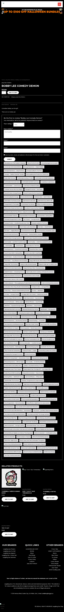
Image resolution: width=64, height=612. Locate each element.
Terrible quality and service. (38, 395)
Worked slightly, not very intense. (44, 429)
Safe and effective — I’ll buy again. (34, 376)
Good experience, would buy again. (46, 230)
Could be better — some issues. (13, 185)
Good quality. (8, 245)
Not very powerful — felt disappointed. (14, 347)
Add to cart (13, 92)
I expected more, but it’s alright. (32, 275)
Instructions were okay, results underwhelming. (17, 287)
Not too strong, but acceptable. (47, 335)
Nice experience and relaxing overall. (14, 324)
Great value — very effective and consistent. (16, 260)
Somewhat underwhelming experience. (28, 391)
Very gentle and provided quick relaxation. (27, 406)
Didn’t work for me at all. (29, 200)
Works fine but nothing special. (40, 436)
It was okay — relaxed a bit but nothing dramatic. (17, 290)
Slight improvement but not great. (32, 384)
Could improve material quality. (31, 185)
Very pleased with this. (10, 418)
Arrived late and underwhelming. (13, 167)
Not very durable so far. (48, 339)
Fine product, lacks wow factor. (28, 227)
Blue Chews (55, 555)
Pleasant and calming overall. (39, 358)
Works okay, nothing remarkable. (13, 444)
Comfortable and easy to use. (25, 178)
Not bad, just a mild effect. (47, 332)
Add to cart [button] (9, 499)
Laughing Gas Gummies (9, 557)
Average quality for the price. (34, 170)
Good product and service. (11, 234)
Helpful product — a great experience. (14, 272)
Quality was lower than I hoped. (13, 369)
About (32, 553)
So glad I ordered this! (29, 388)
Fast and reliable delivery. (11, 227)
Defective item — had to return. (43, 197)
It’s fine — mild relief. (37, 290)
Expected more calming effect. (45, 215)
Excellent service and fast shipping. (44, 212)
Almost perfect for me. (33, 163)
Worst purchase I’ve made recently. (33, 451)
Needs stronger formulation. (12, 317)
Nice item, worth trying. (32, 324)
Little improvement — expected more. (33, 298)
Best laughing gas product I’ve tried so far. (37, 174)
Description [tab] (5, 104)
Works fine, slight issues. (11, 440)
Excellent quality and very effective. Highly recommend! (19, 212)
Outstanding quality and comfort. (47, 350)
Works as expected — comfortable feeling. (45, 433)
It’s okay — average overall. (12, 294)
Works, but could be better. (28, 448)
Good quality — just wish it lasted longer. (15, 242)
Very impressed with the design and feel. (38, 414)
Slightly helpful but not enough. (12, 388)
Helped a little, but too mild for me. (48, 264)
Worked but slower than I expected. (36, 425)
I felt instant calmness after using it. (14, 279)
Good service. (19, 245)
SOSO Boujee (54, 563)
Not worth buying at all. (33, 347)
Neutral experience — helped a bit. (46, 317)
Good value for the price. (32, 245)
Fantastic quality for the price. (39, 223)
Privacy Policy (32, 559)
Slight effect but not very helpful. (13, 384)
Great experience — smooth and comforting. (16, 249)
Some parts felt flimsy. (10, 391)
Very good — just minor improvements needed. (45, 410)
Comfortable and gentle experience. (44, 178)
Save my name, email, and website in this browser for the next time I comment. (27, 155)
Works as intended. (10, 436)
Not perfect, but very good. (29, 335)
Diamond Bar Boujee (55, 565)
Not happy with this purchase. (12, 335)
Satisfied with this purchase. (12, 380)
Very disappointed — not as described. (14, 403)
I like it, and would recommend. (50, 283)
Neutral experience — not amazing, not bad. (16, 320)
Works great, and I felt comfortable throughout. (32, 440)
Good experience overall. (28, 230)
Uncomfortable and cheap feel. (48, 399)
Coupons (32, 561)
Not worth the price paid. (47, 347)
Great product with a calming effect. (14, 253)
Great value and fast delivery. (33, 257)
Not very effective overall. (11, 343)
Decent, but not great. (26, 197)
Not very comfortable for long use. (13, 339)
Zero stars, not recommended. (12, 455)
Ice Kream (55, 557)
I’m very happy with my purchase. (13, 298)
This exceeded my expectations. (30, 399)
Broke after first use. (10, 178)
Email (6, 147)
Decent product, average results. (13, 193)
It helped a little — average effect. (40, 287)
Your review (8, 129)
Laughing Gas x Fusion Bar (9, 555)
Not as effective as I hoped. (11, 328)
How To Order (32, 557)
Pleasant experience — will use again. (14, 362)
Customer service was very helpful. (14, 189)
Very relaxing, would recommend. (46, 418)
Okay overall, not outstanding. (12, 350)
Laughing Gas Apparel (9, 553)
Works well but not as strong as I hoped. (34, 444)
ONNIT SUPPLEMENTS (54, 551)
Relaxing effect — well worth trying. (14, 376)
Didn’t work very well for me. (45, 200)
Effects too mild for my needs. (45, 204)
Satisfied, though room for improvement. (32, 380)
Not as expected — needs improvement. (31, 328)
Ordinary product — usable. (29, 350)
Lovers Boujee (55, 561)
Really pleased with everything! (12, 373)
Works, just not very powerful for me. (47, 448)
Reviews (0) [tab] (13, 104)
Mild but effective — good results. (34, 302)
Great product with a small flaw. (33, 253)
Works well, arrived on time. (12, 448)
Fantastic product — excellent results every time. (17, 223)
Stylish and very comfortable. (48, 391)
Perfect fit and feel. (30, 354)
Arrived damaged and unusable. (49, 163)
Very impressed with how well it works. (15, 414)
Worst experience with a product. (13, 451)
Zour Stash (55, 567)
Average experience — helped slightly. (34, 167)
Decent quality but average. (12, 197)
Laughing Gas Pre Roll (9, 551)
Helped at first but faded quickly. (13, 268)
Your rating (8, 124)
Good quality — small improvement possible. (39, 242)
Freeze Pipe (55, 549)
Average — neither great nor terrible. (14, 174)
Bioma (54, 553)
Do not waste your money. (28, 204)
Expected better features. (11, 215)
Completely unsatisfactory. (47, 182)
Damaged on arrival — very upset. (34, 189)
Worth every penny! (49, 451)
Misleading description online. (26, 313)
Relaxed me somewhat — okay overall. (33, 373)
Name (6, 140)
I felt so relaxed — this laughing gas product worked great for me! (22, 283)
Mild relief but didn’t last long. (12, 309)
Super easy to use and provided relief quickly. (16, 395)
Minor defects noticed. (10, 313)
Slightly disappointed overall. (50, 384)
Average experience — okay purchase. (14, 170)
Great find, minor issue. (36, 249)
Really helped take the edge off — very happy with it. (38, 369)
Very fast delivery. (9, 406)
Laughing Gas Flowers (9, 549)
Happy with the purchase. (11, 264)
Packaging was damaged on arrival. (14, 354)
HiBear (55, 559)
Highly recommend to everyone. (13, 275)
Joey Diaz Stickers (10, 80)
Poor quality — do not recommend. (35, 362)
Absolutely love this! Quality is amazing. (15, 163)
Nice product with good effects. (48, 324)
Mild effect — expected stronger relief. (14, 305)
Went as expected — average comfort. (14, 425)
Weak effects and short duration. (48, 421)
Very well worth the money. (30, 421)
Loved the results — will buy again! (14, 302)
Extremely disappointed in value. (13, 219)
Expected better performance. (27, 215)
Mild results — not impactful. (48, 309)
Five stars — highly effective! (12, 230)
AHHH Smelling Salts (54, 570)
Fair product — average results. (32, 219)
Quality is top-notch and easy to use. (33, 365)
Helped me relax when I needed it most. (34, 268)
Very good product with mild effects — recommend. (18, 410)
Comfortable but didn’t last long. (30, 182)
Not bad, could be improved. (31, 332)
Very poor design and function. (27, 418)
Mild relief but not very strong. (30, 309)
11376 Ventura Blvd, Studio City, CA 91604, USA (24, 593)
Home (3, 80)
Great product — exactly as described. (14, 257)
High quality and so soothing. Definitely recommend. (39, 272)
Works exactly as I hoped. (23, 436)
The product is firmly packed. (12, 399)
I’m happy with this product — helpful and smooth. (34, 294)
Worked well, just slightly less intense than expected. (18, 433)
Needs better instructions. (43, 313)
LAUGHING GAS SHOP (32, 549)
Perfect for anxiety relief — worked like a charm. (17, 358)
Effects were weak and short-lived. (14, 208)
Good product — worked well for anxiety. (31, 234)
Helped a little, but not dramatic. (28, 264)
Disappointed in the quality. (12, 204)
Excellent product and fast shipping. (34, 208)
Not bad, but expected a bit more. (13, 332)
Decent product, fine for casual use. (33, 193)
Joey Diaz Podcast (32, 563)
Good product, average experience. (13, 238)
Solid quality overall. (42, 388)
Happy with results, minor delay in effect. (40, 260)
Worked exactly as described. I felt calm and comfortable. (19, 429)
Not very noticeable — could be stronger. (30, 343)
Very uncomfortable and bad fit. (13, 421)
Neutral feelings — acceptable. (37, 320)
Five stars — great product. (45, 227)
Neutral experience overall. (28, 317)
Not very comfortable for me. (32, 339)
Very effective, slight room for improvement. (38, 403)
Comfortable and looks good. (12, 182)
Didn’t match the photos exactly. (13, 200)
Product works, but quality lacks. (13, 365)
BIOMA (32, 551)
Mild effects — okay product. (34, 305)
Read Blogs (32, 555)
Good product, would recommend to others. (36, 238)
